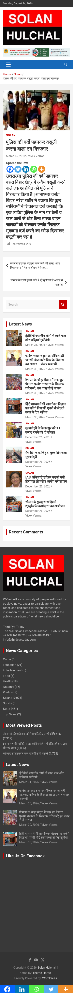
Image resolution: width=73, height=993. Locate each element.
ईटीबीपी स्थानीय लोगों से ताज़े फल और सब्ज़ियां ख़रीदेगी (45, 338)
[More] (41, 169)
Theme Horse (42, 973)
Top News (9, 714)
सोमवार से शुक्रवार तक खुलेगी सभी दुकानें (25, 753)
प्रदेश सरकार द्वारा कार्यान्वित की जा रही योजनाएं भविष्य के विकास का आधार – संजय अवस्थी (44, 360)
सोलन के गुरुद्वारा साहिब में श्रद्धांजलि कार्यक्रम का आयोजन (45, 504)
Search (63, 304)
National (8, 687)
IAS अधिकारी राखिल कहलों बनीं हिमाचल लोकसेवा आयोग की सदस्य (46, 479)
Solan (10, 135)
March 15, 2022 (16, 156)
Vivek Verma (36, 156)
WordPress (49, 978)
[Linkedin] (25, 169)
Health (7, 681)
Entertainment (12, 670)
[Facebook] (10, 169)
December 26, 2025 (37, 437)
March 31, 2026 (35, 344)
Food (6, 676)
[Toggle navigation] (8, 64)
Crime (7, 659)
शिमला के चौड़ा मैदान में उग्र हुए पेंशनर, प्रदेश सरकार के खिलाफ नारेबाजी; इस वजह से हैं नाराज (44, 384)
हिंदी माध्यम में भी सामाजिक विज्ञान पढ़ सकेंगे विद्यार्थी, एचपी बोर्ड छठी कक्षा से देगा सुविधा (45, 408)
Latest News (20, 324)
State (6, 709)
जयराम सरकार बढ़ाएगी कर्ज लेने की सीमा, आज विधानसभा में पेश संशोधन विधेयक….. (35, 266)
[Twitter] (17, 169)
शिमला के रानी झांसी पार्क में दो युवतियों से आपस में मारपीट (37, 282)
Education (9, 665)
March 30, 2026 (35, 369)
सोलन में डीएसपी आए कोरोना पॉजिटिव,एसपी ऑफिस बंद (32, 734)
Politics (8, 692)
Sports (7, 703)
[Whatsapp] (33, 169)
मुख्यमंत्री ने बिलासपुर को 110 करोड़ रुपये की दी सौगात (43, 430)
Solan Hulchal (47, 967)
